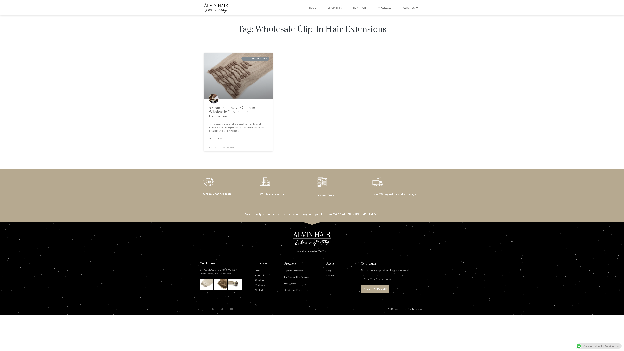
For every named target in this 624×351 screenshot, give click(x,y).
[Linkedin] (222, 309)
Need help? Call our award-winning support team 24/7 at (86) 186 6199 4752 (312, 214)
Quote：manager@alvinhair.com (215, 273)
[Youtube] (231, 309)
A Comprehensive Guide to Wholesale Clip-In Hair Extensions (232, 112)
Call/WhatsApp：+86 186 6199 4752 (218, 270)
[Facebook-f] (204, 309)
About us (409, 7)
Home (312, 7)
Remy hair (359, 7)
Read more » (215, 138)
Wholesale (384, 7)
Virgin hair (335, 7)
